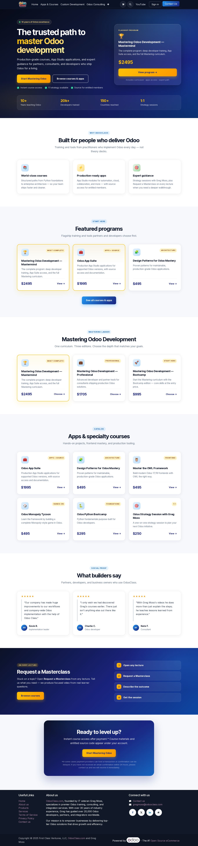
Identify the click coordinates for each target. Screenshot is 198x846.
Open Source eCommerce (165, 840)
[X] (141, 812)
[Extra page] (158, 812)
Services (23, 811)
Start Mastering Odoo (33, 78)
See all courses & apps (99, 300)
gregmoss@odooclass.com (147, 804)
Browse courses (30, 695)
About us (24, 804)
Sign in (155, 4)
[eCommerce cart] (123, 4)
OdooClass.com (54, 801)
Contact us (24, 821)
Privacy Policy (26, 818)
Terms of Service (28, 814)
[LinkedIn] (149, 812)
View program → (147, 72)
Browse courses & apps (70, 78)
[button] (130, 4)
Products (24, 807)
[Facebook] (132, 812)
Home (22, 801)
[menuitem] (34, 4)
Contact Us (171, 3)
